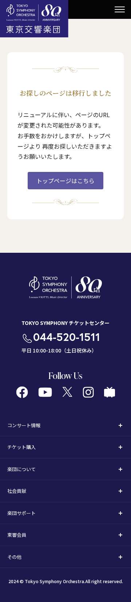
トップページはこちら (65, 180)
